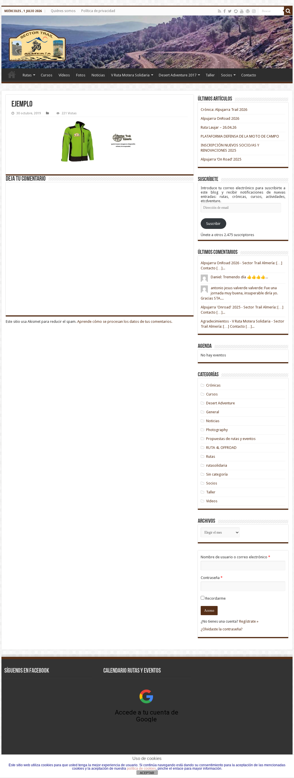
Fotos (80, 75)
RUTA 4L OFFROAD (221, 447)
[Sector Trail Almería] (147, 42)
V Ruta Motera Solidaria (130, 75)
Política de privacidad (98, 11)
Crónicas (213, 385)
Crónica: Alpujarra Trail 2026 (224, 109)
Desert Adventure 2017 (177, 75)
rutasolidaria (216, 465)
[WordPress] (247, 11)
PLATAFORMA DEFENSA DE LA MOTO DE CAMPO (240, 136)
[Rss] (219, 11)
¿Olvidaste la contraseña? (222, 629)
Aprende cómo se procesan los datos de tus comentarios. (124, 321)
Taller (210, 75)
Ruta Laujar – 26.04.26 (218, 127)
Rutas (27, 75)
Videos (211, 501)
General (212, 412)
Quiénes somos (63, 11)
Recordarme (215, 598)
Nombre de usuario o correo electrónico (235, 557)
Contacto (248, 75)
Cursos (46, 75)
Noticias (98, 75)
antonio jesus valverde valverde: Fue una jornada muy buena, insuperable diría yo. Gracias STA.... (239, 293)
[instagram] (254, 11)
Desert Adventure (220, 403)
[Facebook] (224, 11)
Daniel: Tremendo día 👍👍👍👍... (239, 277)
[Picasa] (235, 11)
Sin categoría (217, 474)
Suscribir (213, 223)
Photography (217, 430)
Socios (226, 75)
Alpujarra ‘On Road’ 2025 (221, 159)
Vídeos (64, 75)
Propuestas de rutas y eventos (231, 439)
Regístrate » (248, 621)
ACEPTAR (147, 773)
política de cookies (141, 769)
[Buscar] (288, 11)
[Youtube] (241, 11)
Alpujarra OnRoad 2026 (220, 118)
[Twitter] (229, 11)
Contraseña (212, 578)
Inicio (11, 74)
